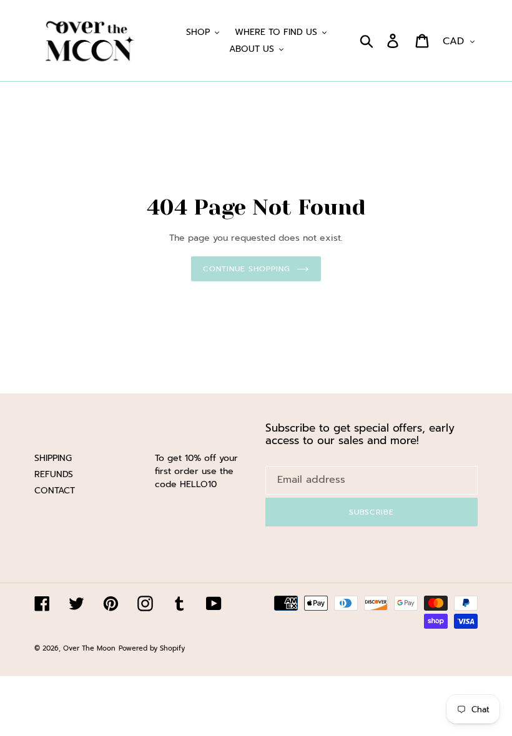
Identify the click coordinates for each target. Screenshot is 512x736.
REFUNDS (53, 474)
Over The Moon (89, 648)
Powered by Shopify (152, 648)
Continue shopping (246, 268)
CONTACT (54, 490)
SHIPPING (53, 458)
